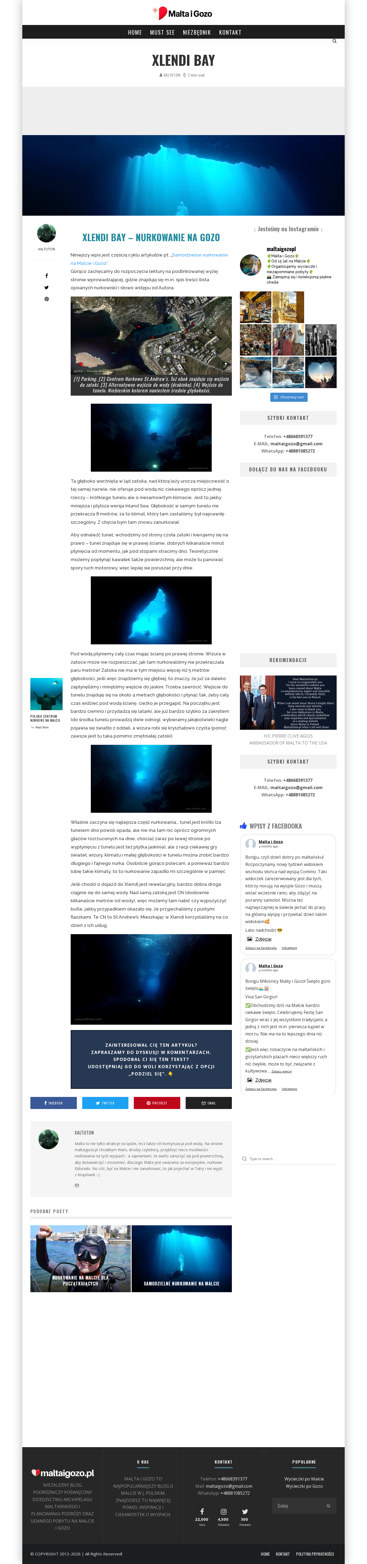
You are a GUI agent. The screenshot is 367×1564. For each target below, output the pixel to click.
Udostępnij (289, 948)
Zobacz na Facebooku (261, 948)
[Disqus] (131, 1378)
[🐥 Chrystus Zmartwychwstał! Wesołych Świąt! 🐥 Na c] (255, 340)
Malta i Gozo (271, 841)
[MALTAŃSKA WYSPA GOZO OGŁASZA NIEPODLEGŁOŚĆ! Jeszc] (255, 372)
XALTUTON (171, 75)
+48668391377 (297, 436)
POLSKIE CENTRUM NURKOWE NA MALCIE (45, 718)
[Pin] (46, 299)
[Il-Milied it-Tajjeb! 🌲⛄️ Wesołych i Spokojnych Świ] (321, 372)
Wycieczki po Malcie (304, 1479)
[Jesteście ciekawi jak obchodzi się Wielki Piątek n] (321, 340)
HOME (135, 32)
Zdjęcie (263, 939)
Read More (42, 727)
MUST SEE (162, 32)
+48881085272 (300, 451)
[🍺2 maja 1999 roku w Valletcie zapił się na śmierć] (255, 307)
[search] (328, 1506)
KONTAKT (230, 32)
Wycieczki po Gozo (304, 1486)
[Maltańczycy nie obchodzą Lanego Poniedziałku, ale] (321, 307)
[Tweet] (46, 287)
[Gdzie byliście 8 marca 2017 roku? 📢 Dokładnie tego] (288, 372)
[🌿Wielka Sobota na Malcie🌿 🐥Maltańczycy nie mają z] (288, 340)
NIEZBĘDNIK (197, 32)
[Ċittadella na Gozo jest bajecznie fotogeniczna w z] (288, 307)
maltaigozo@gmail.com (297, 444)
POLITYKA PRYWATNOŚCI (315, 1554)
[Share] (46, 275)
